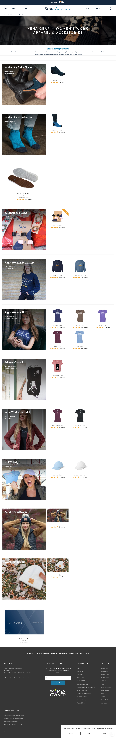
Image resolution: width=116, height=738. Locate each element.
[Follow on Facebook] (5, 677)
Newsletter (80, 678)
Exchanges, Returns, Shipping (86, 687)
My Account (80, 671)
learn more (110, 728)
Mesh (102, 693)
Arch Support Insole (24, 193)
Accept (88, 733)
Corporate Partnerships (84, 693)
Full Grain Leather (106, 687)
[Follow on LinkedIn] (29, 677)
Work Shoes (104, 671)
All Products (13, 15)
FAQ (78, 668)
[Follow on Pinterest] (15, 677)
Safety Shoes (104, 681)
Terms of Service (82, 696)
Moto (102, 684)
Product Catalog (82, 690)
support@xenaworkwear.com (13, 668)
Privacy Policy (81, 700)
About (15, 8)
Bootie (103, 696)
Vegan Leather (105, 690)
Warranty (80, 674)
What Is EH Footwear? (11, 721)
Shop (6, 8)
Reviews (25, 8)
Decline (104, 733)
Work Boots (104, 668)
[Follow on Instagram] (10, 677)
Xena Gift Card (24, 638)
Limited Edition (105, 700)
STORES (89, 8)
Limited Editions (82, 681)
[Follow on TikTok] (24, 677)
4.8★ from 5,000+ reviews (59, 653)
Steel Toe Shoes (105, 678)
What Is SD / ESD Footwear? (13, 725)
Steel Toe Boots (105, 674)
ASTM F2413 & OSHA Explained (14, 718)
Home (5, 15)
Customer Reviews (82, 684)
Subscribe (58, 682)
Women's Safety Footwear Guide (14, 715)
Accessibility (81, 703)
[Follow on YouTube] (19, 677)
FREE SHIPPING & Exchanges (58, 2)
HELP (98, 8)
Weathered (104, 703)
